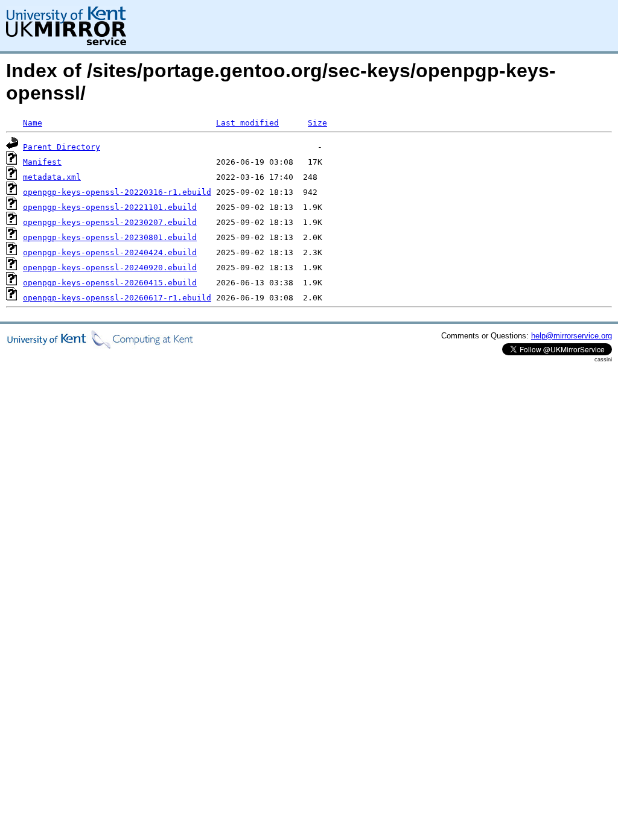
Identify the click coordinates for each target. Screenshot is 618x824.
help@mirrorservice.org (571, 335)
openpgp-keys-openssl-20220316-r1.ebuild (117, 192)
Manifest (42, 161)
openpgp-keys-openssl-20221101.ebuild (110, 207)
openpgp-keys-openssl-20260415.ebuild (110, 282)
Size (317, 122)
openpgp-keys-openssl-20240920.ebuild (110, 267)
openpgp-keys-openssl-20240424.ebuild (110, 252)
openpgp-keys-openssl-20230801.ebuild (110, 237)
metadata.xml (52, 177)
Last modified (247, 122)
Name (32, 122)
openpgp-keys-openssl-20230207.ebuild (110, 222)
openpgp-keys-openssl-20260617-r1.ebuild (117, 297)
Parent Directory (61, 146)
